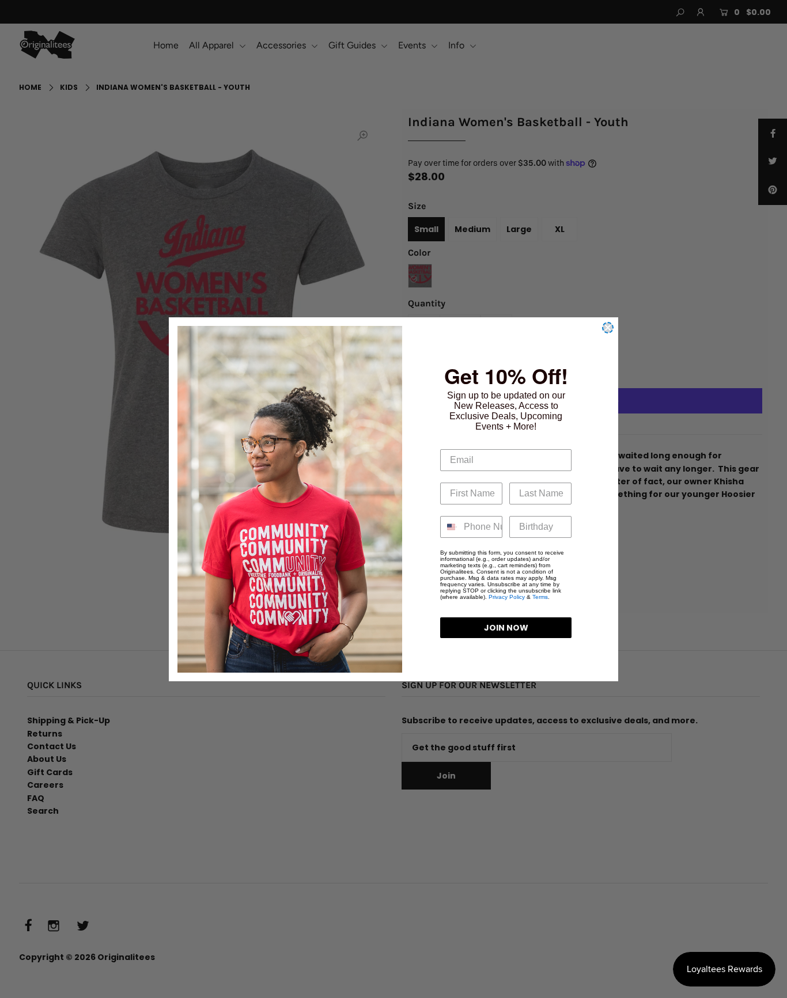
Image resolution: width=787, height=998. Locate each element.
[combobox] (449, 527)
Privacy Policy (507, 597)
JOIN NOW (506, 627)
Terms (540, 597)
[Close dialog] (608, 327)
